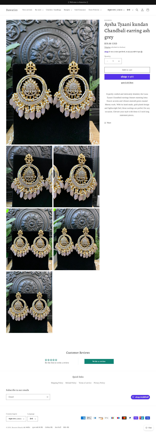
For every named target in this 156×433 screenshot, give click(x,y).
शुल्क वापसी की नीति (37, 427)
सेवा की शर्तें (58, 427)
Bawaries (15, 427)
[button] (39, 9)
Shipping (107, 47)
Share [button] (109, 123)
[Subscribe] (47, 397)
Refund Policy (71, 383)
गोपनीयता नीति (49, 427)
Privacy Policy (99, 383)
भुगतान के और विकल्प (127, 83)
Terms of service (85, 383)
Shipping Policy (57, 383)
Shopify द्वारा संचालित (24, 427)
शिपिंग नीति (66, 427)
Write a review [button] (99, 361)
